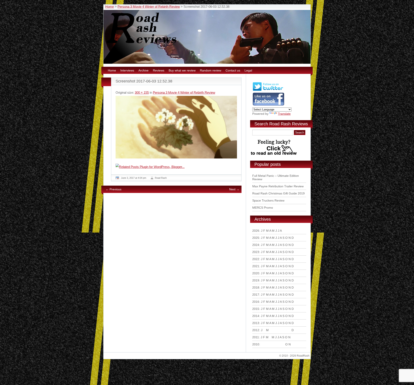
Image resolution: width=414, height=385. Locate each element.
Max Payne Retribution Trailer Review (278, 186)
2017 (255, 294)
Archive (143, 70)
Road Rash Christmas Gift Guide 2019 (278, 193)
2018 (255, 287)
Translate (284, 113)
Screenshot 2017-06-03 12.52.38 (144, 81)
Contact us (233, 70)
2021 (255, 266)
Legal (248, 70)
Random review (210, 70)
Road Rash (161, 178)
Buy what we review (182, 70)
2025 (255, 237)
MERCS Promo (262, 207)
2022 (255, 259)
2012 (255, 330)
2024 (255, 245)
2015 (255, 308)
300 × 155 (142, 92)
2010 (255, 344)
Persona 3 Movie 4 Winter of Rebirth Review (149, 6)
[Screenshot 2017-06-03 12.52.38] (176, 127)
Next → (234, 189)
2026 (255, 230)
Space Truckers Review (268, 200)
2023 (255, 252)
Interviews (127, 70)
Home (109, 6)
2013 (255, 323)
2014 (255, 316)
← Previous (113, 189)
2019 (255, 280)
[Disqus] (177, 255)
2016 (255, 301)
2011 (255, 337)
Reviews (158, 70)
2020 (255, 273)
